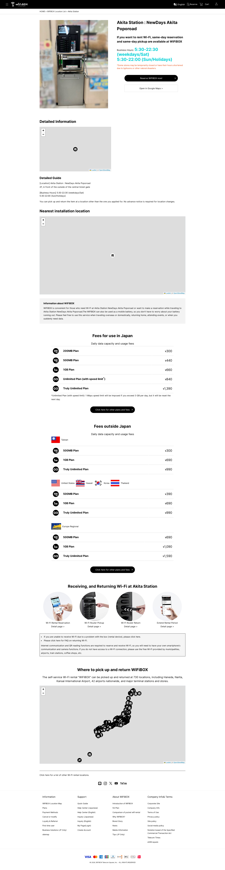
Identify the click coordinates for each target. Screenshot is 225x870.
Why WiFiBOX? (119, 817)
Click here (44, 775)
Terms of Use (153, 812)
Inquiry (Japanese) (85, 817)
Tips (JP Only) (119, 834)
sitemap (45, 834)
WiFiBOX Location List (56, 11)
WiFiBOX (99, 862)
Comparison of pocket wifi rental (126, 812)
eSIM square (153, 842)
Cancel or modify (49, 817)
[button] (75, 149)
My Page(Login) (84, 825)
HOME (42, 11)
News (115, 825)
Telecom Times (154, 837)
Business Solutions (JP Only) (54, 830)
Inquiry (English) (84, 821)
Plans (44, 808)
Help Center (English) (86, 812)
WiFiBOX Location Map (52, 803)
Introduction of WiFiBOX (123, 803)
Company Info (154, 808)
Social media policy (156, 825)
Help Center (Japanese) (87, 808)
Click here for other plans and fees (112, 409)
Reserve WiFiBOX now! (151, 78)
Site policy (152, 821)
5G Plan (116, 808)
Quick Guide (82, 803)
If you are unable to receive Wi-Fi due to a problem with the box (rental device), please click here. (92, 636)
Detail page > (58, 626)
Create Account (84, 830)
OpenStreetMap (104, 170)
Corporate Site (154, 803)
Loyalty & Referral (50, 821)
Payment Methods (50, 812)
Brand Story (118, 821)
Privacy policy (154, 817)
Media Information (120, 830)
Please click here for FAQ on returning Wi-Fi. (65, 640)
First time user (48, 825)
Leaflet (93, 170)
